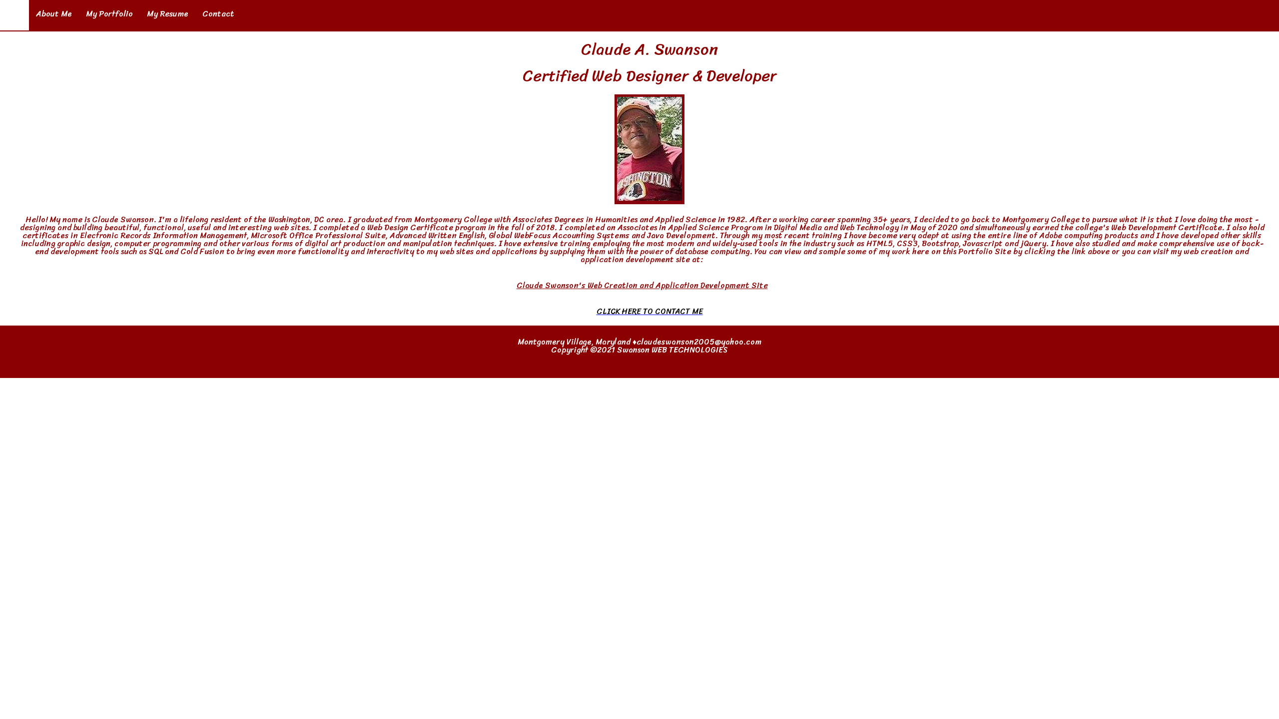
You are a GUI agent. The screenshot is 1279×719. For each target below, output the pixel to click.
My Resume (167, 13)
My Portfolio (109, 13)
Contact (218, 13)
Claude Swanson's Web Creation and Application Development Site (642, 285)
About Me (54, 13)
